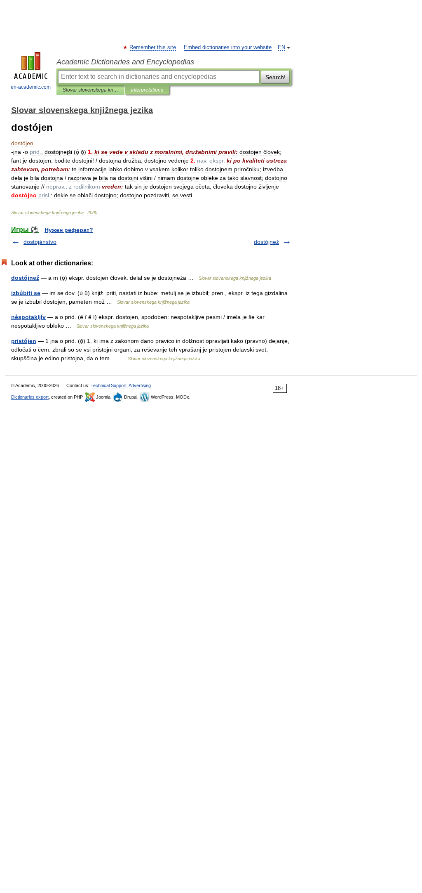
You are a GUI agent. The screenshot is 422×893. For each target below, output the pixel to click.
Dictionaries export (30, 397)
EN (281, 47)
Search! (275, 77)
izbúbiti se (25, 293)
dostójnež (266, 242)
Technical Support (109, 385)
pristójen (23, 341)
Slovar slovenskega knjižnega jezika (90, 90)
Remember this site (153, 47)
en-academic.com (31, 87)
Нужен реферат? (69, 230)
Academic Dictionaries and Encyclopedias (125, 62)
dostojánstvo (39, 242)
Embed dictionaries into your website (228, 47)
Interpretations (147, 90)
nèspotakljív (28, 317)
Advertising (140, 385)
